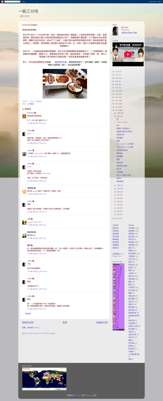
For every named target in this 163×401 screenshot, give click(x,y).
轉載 (130, 293)
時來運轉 (120, 156)
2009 (117, 218)
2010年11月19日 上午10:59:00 (37, 289)
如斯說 (130, 251)
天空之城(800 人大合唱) (125, 147)
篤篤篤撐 (30, 188)
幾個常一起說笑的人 (124, 128)
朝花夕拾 (131, 276)
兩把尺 (119, 178)
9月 (118, 189)
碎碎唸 (130, 268)
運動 (130, 340)
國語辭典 (116, 239)
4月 (118, 205)
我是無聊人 (120, 181)
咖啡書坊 (131, 242)
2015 (117, 94)
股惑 (130, 262)
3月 (118, 208)
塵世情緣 (131, 307)
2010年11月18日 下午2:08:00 (36, 123)
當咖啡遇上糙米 (122, 166)
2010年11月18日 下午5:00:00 (36, 156)
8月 (118, 192)
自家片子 (131, 337)
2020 (117, 78)
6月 (118, 198)
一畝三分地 (28, 11)
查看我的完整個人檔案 (129, 33)
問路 (118, 159)
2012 (117, 104)
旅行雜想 (131, 329)
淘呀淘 (130, 332)
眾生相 (130, 239)
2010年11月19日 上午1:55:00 (36, 225)
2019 (117, 81)
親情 (130, 285)
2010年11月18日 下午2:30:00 (36, 143)
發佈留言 (28, 314)
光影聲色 (131, 256)
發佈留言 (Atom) (33, 328)
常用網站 (116, 231)
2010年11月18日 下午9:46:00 (37, 181)
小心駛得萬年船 (133, 354)
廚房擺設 (120, 138)
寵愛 (130, 282)
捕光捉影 (131, 236)
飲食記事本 (132, 253)
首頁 (65, 323)
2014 (117, 97)
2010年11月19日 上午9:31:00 (36, 254)
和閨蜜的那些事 (133, 316)
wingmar (78, 395)
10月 (118, 185)
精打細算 (131, 299)
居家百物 (131, 320)
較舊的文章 (102, 323)
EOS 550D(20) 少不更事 (125, 144)
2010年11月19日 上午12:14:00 (37, 212)
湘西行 (130, 304)
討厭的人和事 (133, 326)
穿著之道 (131, 296)
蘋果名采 (116, 248)
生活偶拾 (30, 104)
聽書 (130, 270)
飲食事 (130, 346)
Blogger (90, 395)
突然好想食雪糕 (122, 150)
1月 (118, 214)
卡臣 (28, 219)
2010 (117, 110)
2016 (117, 91)
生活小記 (131, 259)
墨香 (130, 248)
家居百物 (131, 310)
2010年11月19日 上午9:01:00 (36, 238)
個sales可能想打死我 (124, 175)
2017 (117, 88)
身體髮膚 (131, 231)
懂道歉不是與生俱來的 (124, 131)
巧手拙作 (131, 287)
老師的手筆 (120, 135)
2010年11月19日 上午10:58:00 (37, 271)
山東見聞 (131, 323)
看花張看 (116, 242)
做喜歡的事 (132, 313)
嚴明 (28, 245)
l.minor (29, 150)
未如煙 (130, 273)
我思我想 (131, 245)
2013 (117, 100)
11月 (118, 116)
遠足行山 (131, 302)
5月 (118, 201)
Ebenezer (30, 113)
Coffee (29, 130)
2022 (117, 71)
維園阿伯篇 (62, 62)
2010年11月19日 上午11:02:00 (37, 309)
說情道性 (131, 234)
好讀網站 (116, 245)
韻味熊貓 (30, 232)
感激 (118, 141)
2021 (117, 75)
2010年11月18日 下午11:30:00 (37, 194)
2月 (118, 211)
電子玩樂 (131, 290)
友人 (118, 125)
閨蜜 (130, 359)
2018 (117, 84)
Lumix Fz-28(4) (122, 122)
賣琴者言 (120, 153)
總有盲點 (120, 163)
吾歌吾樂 (131, 279)
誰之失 (119, 169)
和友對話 (131, 349)
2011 (116, 107)
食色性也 (131, 265)
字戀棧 (130, 351)
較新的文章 (27, 323)
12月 (118, 113)
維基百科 (116, 228)
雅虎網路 (116, 234)
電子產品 (131, 343)
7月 (118, 195)
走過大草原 (132, 335)
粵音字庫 (116, 236)
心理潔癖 (120, 172)
